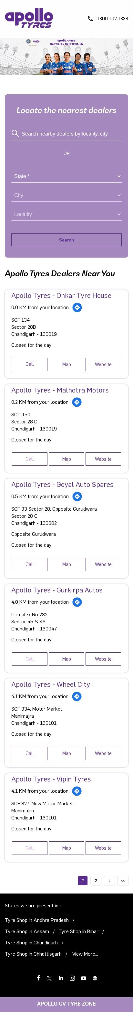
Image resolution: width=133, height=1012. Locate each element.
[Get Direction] (77, 307)
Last (123, 880)
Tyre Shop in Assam (27, 931)
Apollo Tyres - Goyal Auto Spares (62, 484)
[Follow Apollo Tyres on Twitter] (50, 977)
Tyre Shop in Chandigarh (31, 942)
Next (109, 880)
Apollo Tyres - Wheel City (50, 684)
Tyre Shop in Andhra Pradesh (37, 920)
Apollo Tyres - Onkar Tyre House (61, 295)
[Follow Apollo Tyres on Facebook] (38, 977)
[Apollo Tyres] (29, 19)
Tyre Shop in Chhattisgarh (33, 954)
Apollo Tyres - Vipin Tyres (51, 779)
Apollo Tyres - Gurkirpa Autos (57, 590)
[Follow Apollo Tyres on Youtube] (83, 977)
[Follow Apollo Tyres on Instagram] (72, 977)
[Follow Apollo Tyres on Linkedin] (61, 977)
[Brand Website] (95, 977)
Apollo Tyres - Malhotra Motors (60, 390)
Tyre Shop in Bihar (78, 931)
